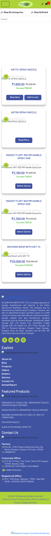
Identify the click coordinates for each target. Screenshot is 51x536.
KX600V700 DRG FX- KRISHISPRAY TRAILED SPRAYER (25, 410)
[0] (46, 4)
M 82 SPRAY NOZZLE (11, 422)
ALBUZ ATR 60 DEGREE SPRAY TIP (16, 427)
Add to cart (33, 97)
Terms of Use (9, 499)
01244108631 (21, 466)
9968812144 (10, 452)
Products (7, 366)
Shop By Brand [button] (41, 12)
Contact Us (8, 381)
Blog (4, 362)
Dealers (6, 373)
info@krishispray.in (13, 470)
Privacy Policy (24, 499)
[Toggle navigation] (5, 4)
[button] (42, 4)
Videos (5, 370)
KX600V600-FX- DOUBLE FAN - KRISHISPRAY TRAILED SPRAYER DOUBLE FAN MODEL (25, 403)
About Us (7, 359)
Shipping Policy (29, 502)
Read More (24, 140)
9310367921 (10, 466)
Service (6, 377)
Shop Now (15, 97)
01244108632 (33, 466)
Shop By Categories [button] (13, 12)
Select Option (24, 185)
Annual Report (9, 384)
